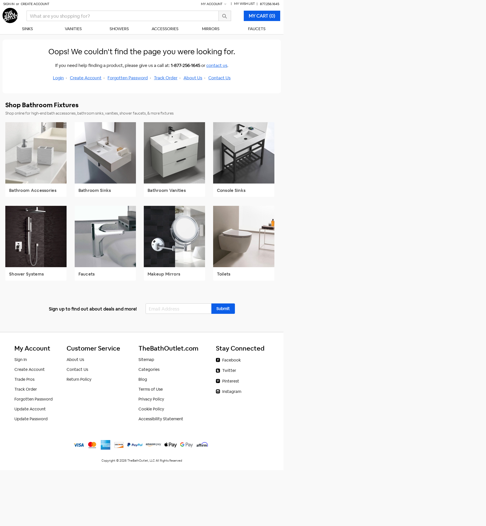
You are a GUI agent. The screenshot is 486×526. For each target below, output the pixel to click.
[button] (223, 308)
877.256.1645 (269, 4)
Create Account (35, 4)
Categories (148, 369)
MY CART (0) (262, 16)
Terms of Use (150, 389)
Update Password (31, 419)
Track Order (165, 78)
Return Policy (79, 379)
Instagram (231, 391)
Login (58, 78)
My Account (212, 4)
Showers (119, 28)
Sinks (27, 28)
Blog (142, 379)
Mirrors (210, 28)
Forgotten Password (128, 78)
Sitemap (146, 359)
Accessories (165, 28)
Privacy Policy (151, 399)
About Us (193, 78)
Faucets (257, 28)
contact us (216, 65)
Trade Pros (24, 379)
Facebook (231, 360)
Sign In (8, 4)
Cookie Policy (151, 409)
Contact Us (219, 78)
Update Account (30, 409)
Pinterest (230, 381)
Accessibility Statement (160, 419)
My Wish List (244, 4)
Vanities (73, 28)
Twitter (229, 370)
